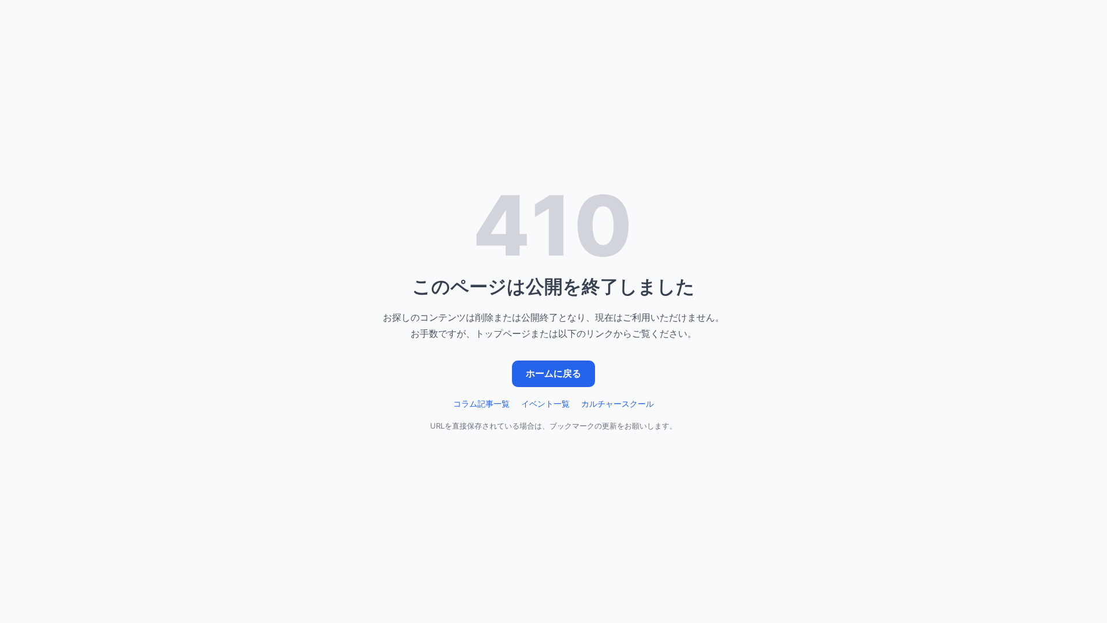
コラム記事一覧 (481, 403)
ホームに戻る (553, 373)
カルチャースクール (617, 403)
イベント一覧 (545, 403)
